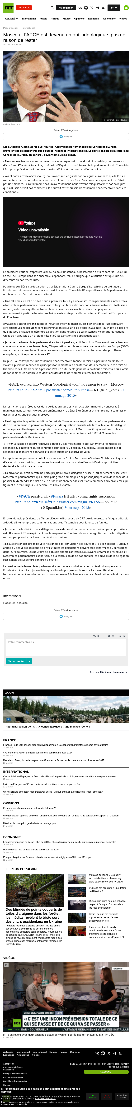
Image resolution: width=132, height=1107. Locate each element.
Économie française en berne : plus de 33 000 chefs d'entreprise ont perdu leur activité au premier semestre (59, 842)
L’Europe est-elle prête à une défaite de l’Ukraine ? (29, 808)
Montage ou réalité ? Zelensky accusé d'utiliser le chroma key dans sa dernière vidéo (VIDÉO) (106, 878)
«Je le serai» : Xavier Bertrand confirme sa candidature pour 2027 (37, 752)
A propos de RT (10, 1064)
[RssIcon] (103, 7)
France (67, 18)
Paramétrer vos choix (13, 1077)
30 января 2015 (77, 507)
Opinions (79, 18)
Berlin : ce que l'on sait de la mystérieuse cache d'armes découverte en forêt (103, 917)
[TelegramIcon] (97, 7)
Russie (43, 18)
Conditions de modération (15, 1081)
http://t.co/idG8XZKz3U (27, 389)
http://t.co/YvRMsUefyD (34, 501)
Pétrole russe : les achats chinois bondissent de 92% (31, 849)
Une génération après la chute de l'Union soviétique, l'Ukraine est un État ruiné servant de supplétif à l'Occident (61, 815)
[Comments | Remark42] (66, 654)
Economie (93, 18)
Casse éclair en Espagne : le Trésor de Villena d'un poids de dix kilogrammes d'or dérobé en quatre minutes (59, 776)
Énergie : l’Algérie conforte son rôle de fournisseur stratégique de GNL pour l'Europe (47, 857)
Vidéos (123, 18)
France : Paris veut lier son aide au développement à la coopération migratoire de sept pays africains (55, 744)
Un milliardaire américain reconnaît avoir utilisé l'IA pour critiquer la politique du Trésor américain (53, 791)
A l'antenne (109, 18)
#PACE (24, 496)
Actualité (10, 18)
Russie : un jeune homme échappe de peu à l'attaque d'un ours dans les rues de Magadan (107, 904)
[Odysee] (86, 7)
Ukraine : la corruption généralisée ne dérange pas (29, 823)
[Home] (8, 8)
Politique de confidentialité (15, 1074)
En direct (24, 8)
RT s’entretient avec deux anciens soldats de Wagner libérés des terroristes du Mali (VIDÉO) (59, 1034)
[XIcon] (91, 7)
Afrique (55, 18)
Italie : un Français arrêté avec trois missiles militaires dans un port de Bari (42, 784)
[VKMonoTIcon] (80, 7)
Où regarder (66, 7)
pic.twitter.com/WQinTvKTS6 (77, 501)
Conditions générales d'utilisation (13, 1068)
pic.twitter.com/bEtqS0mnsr (67, 389)
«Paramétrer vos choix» (45, 1098)
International (29, 18)
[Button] (126, 7)
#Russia (57, 496)
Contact (6, 1085)
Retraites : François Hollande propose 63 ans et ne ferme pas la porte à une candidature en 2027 (53, 760)
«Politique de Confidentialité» (14, 1104)
